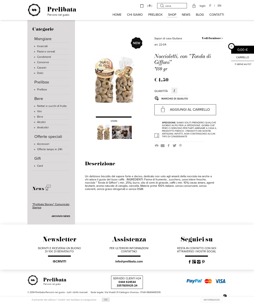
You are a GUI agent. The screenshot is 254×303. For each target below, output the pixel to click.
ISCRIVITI (59, 261)
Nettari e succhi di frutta (51, 106)
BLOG (200, 14)
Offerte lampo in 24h (50, 149)
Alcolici (41, 122)
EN (219, 5)
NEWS (186, 14)
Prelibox (42, 89)
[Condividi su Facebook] (169, 145)
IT (210, 5)
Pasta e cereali (46, 51)
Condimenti (44, 57)
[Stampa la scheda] (157, 145)
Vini (39, 111)
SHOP (172, 14)
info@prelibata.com (129, 261)
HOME (117, 14)
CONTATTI (216, 14)
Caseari (41, 67)
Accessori (43, 144)
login (203, 6)
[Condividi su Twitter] (175, 145)
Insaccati (42, 46)
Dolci (40, 73)
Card (40, 165)
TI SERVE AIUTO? (242, 64)
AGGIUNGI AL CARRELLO (190, 109)
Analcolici (43, 127)
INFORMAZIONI (212, 300)
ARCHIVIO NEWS (61, 216)
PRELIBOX (155, 14)
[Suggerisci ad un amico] (163, 145)
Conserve (43, 62)
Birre (40, 116)
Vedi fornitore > (212, 38)
